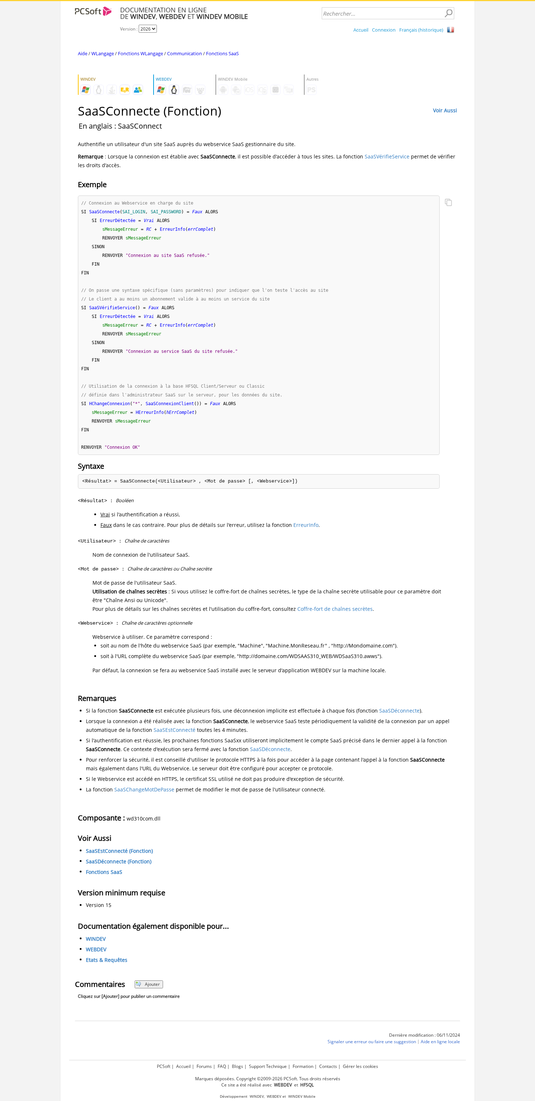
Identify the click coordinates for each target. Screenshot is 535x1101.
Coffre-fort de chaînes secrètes (335, 608)
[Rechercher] (448, 13)
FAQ (222, 1066)
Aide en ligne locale (440, 1042)
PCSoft (163, 1066)
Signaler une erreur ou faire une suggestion (372, 1042)
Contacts (328, 1066)
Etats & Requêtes (106, 959)
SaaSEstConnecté (174, 729)
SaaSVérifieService (387, 156)
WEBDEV (96, 949)
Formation (303, 1066)
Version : (129, 29)
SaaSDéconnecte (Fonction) (118, 861)
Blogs (237, 1066)
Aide (82, 53)
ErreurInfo (305, 524)
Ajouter (152, 984)
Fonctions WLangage (140, 53)
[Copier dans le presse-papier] (448, 203)
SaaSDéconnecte (399, 710)
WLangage (102, 53)
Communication (184, 53)
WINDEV (96, 938)
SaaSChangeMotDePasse (144, 789)
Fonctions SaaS (222, 53)
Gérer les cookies (360, 1066)
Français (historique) (421, 30)
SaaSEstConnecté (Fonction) (119, 850)
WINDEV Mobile (302, 1096)
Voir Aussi (445, 110)
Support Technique (268, 1066)
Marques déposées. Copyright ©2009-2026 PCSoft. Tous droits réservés (267, 1079)
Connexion (384, 30)
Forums (204, 1066)
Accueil (360, 30)
